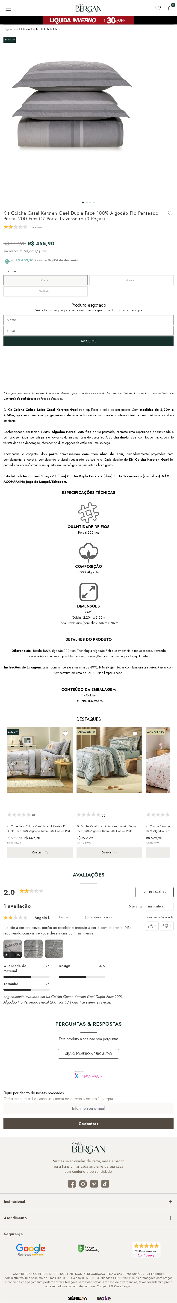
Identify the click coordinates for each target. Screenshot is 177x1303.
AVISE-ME (89, 341)
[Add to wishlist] (171, 213)
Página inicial (11, 29)
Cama (26, 29)
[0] (170, 8)
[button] (83, 202)
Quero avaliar (154, 892)
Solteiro (45, 291)
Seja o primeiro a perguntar (88, 1053)
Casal (45, 280)
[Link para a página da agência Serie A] (77, 1298)
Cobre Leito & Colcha (45, 29)
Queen (131, 280)
